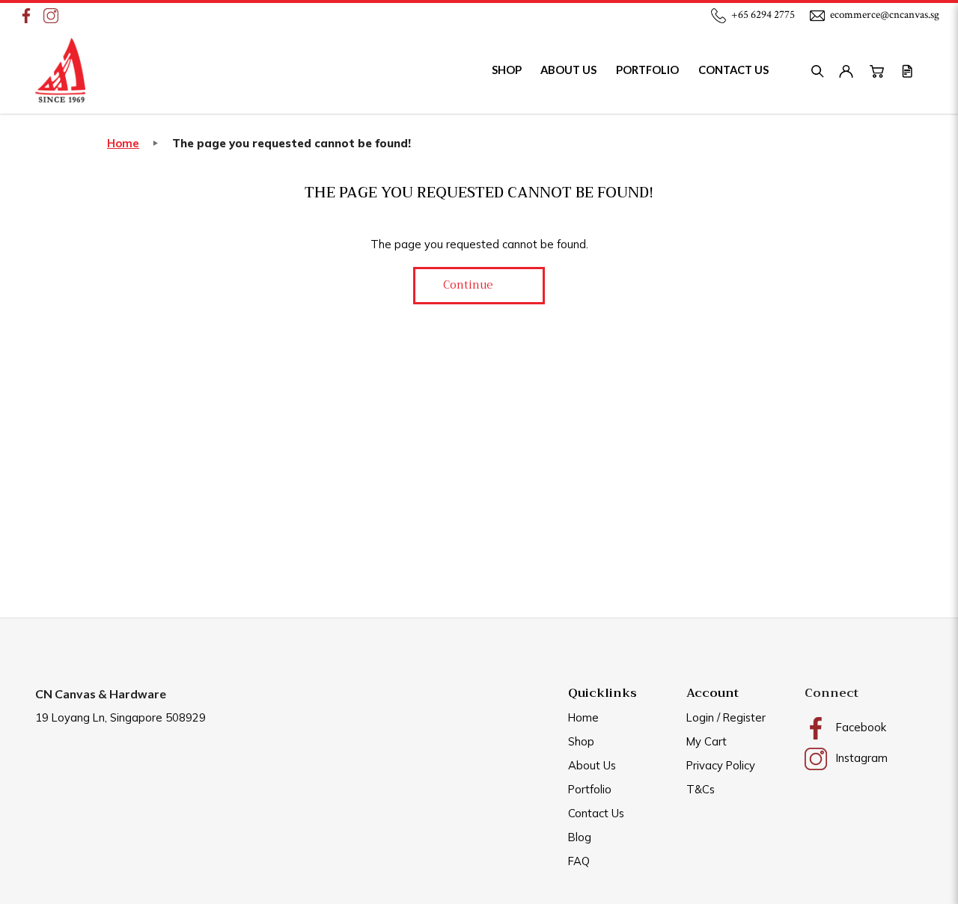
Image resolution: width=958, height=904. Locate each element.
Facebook (859, 727)
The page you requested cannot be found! (291, 143)
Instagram (860, 758)
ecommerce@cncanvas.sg (884, 14)
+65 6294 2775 (763, 14)
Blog (579, 837)
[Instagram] (52, 15)
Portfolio (589, 789)
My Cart (706, 741)
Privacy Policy (720, 765)
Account (712, 693)
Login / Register (726, 717)
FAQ (579, 861)
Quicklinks (602, 693)
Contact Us (596, 813)
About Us (592, 765)
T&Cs (700, 789)
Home (123, 143)
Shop (581, 741)
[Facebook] (27, 15)
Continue (468, 285)
